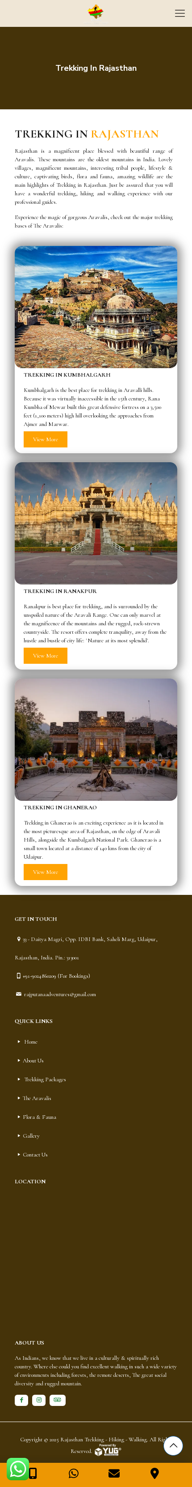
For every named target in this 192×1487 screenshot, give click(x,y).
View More (45, 439)
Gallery (31, 1135)
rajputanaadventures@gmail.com (59, 994)
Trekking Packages (45, 1079)
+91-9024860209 (39, 976)
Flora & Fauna (39, 1117)
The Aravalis (37, 1098)
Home (31, 1041)
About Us (33, 1060)
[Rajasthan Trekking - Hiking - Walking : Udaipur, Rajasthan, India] (96, 13)
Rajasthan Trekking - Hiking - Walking (103, 1439)
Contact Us (35, 1154)
